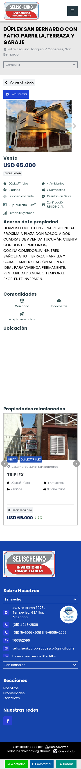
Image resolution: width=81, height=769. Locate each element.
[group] (40, 126)
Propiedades (14, 693)
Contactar (44, 764)
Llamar (68, 764)
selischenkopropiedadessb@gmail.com (43, 648)
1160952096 (21, 640)
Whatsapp (18, 764)
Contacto (11, 698)
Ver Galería (19, 94)
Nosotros (11, 688)
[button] (75, 126)
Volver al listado (21, 82)
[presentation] (4, 463)
